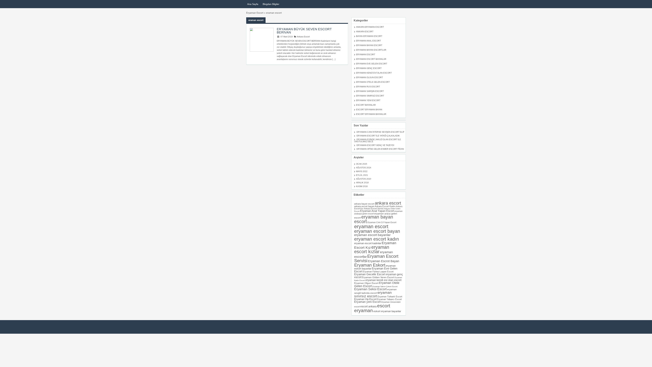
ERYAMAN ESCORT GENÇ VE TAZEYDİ (375, 145)
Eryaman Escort (254, 12)
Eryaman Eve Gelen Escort (371, 64)
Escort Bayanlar (366, 105)
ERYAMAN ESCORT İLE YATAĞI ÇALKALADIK (378, 136)
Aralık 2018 (362, 182)
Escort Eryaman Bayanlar (371, 114)
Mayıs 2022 (361, 171)
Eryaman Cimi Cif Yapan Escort (381, 222)
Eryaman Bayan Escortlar (371, 50)
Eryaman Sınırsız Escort (370, 96)
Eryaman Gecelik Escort (369, 274)
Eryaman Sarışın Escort (370, 91)
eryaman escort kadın (376, 239)
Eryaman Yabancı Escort (389, 299)
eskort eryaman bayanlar (387, 311)
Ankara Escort (303, 37)
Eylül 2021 (362, 175)
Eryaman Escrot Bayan (383, 261)
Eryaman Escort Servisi (376, 258)
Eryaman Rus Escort (368, 86)
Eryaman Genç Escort (369, 68)
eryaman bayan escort (373, 219)
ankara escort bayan (364, 206)
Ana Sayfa (252, 4)
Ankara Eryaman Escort (370, 27)
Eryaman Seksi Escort (370, 289)
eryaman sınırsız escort (373, 294)
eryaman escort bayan (377, 231)
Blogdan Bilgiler (271, 4)
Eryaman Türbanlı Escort (390, 296)
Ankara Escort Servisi (374, 208)
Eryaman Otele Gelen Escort (373, 82)
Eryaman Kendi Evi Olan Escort (374, 73)
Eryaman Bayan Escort (369, 45)
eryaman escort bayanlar (372, 235)
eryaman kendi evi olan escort (383, 280)
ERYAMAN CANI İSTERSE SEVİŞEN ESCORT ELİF (380, 132)
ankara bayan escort (364, 204)
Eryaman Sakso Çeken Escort (384, 286)
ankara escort (388, 203)
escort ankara (368, 306)
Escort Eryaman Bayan (369, 109)
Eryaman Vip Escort (365, 299)
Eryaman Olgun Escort (369, 77)
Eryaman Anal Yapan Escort (377, 210)
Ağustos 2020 (363, 179)
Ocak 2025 (361, 164)
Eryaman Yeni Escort (368, 100)
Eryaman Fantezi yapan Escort (378, 271)
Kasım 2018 (362, 186)
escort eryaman (372, 308)
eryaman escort (371, 226)
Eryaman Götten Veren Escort (378, 277)
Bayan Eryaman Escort (369, 36)
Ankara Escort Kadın (385, 206)
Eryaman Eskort (369, 265)
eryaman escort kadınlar (367, 243)
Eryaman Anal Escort (368, 41)
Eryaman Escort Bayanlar (371, 59)
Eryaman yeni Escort (367, 301)
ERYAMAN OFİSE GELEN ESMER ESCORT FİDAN (380, 149)
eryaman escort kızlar (371, 249)
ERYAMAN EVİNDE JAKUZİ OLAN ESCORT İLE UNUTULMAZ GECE (377, 140)
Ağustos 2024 (363, 168)
